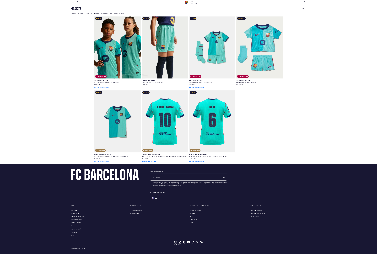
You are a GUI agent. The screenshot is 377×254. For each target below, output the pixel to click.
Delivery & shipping (76, 219)
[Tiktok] (192, 242)
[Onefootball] (201, 242)
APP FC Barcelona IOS (256, 210)
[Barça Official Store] (191, 2)
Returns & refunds (76, 223)
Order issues (74, 226)
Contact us (74, 232)
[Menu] (73, 2)
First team (193, 213)
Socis (191, 216)
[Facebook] (184, 242)
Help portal (74, 210)
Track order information (78, 216)
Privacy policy (134, 213)
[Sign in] (299, 2)
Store (175, 244)
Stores (72, 235)
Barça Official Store (80, 248)
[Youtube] (188, 242)
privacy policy (195, 182)
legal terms (186, 182)
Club (191, 223)
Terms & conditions (136, 210)
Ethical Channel (254, 216)
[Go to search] (77, 2)
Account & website (76, 229)
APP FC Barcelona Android (257, 213)
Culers (192, 226)
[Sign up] (224, 178)
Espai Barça (193, 219)
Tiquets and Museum (196, 210)
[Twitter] (197, 242)
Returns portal (75, 213)
